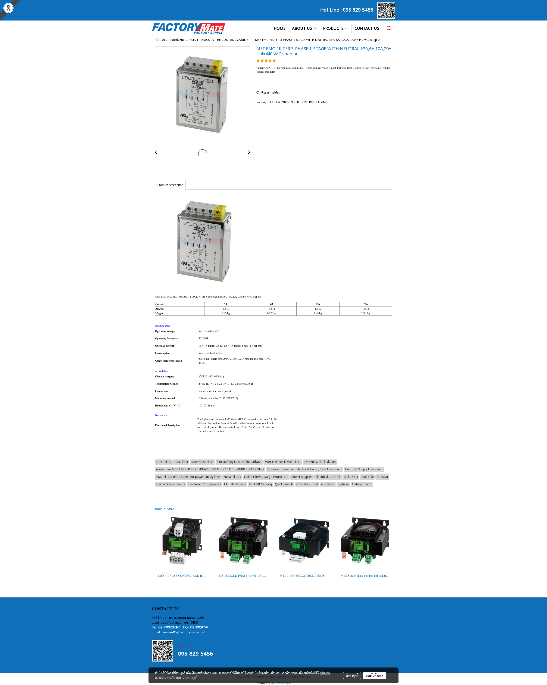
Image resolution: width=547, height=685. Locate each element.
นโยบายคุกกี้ (189, 677)
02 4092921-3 (169, 627)
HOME (279, 28)
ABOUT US (302, 28)
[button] (389, 28)
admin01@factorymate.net (184, 632)
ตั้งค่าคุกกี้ (352, 675)
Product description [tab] (170, 185)
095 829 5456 (358, 9)
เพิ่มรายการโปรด (269, 92)
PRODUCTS (334, 28)
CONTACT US (367, 28)
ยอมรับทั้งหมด (375, 675)
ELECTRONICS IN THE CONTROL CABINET (298, 102)
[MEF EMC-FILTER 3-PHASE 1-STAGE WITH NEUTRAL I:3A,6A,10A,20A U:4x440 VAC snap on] (202, 95)
